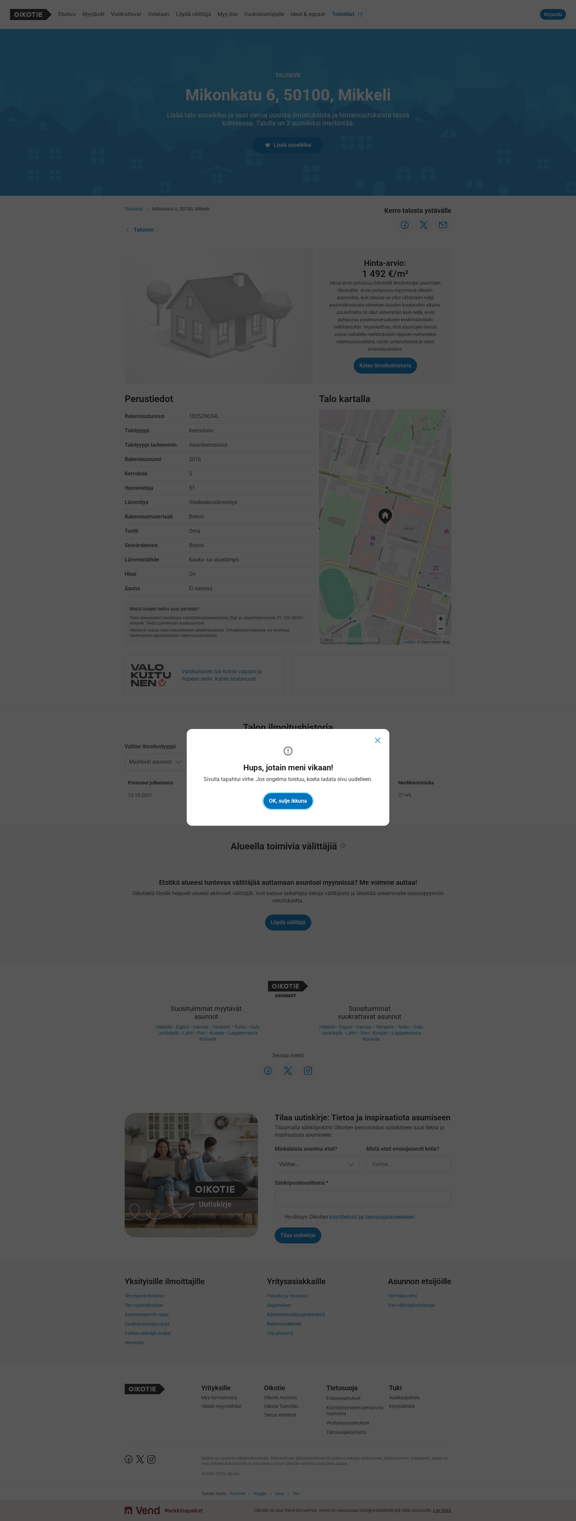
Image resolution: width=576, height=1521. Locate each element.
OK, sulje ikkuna (288, 801)
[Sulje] (377, 740)
